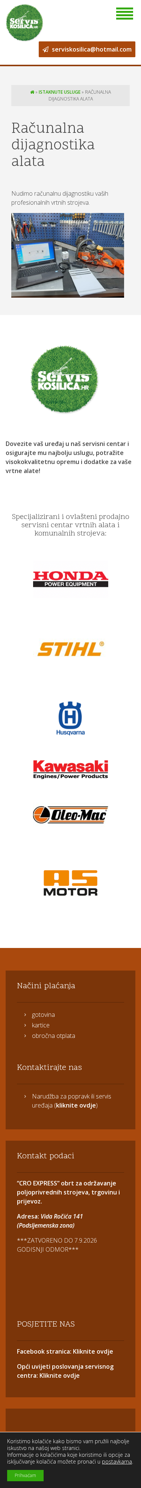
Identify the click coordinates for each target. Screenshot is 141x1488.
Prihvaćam (25, 1475)
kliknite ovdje (76, 1105)
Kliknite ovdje (92, 1351)
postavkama (117, 1461)
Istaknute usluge (59, 92)
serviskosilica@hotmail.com (91, 49)
